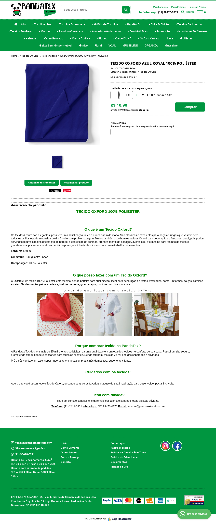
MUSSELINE (130, 45)
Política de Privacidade (124, 457)
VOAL (112, 45)
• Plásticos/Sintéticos (70, 31)
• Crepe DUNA (122, 38)
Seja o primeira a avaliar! (124, 76)
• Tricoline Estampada (71, 24)
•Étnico (83, 45)
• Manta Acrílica (80, 38)
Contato (66, 462)
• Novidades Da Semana (192, 31)
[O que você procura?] (126, 9)
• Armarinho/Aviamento (105, 31)
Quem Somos (69, 452)
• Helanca (30, 38)
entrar (190, 12)
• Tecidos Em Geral (20, 31)
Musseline (171, 45)
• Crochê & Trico (138, 31)
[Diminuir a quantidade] (115, 95)
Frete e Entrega (70, 457)
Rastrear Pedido (197, 6)
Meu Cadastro (160, 6)
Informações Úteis (123, 437)
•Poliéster (186, 38)
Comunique (118, 443)
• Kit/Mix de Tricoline (105, 24)
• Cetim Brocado (53, 38)
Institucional (69, 437)
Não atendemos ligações (30, 448)
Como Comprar (70, 448)
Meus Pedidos (178, 6)
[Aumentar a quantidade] (136, 95)
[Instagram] (165, 446)
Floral (98, 45)
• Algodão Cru (133, 24)
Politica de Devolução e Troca (128, 452)
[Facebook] (177, 446)
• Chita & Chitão (159, 24)
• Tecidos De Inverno (189, 24)
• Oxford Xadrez (148, 38)
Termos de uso (119, 466)
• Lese (169, 38)
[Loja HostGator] (118, 519)
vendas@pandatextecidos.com (33, 442)
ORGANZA (151, 45)
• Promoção (162, 31)
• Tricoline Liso (41, 24)
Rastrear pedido (120, 448)
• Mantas (44, 31)
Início (22, 24)
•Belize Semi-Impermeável (55, 45)
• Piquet (102, 38)
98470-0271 (168, 12)
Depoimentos (119, 462)
